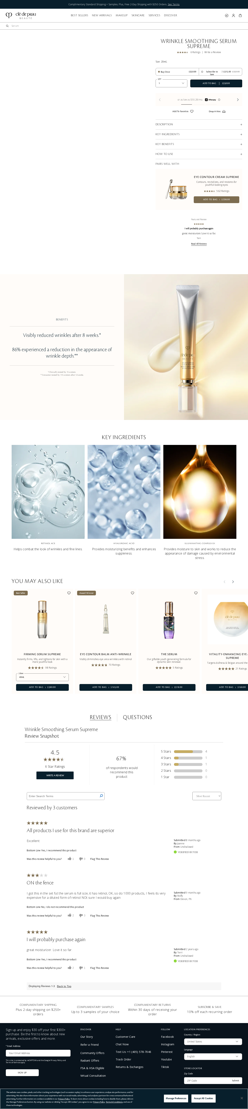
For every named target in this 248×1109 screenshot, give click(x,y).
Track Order (123, 1059)
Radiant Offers (89, 1060)
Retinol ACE (48, 543)
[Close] (242, 1098)
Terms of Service (13, 1062)
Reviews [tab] (100, 717)
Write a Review (212, 52)
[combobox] (125, 26)
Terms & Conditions (114, 1102)
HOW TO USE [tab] (164, 154)
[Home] (21, 15)
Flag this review (99, 859)
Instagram (167, 1044)
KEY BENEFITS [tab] (165, 144)
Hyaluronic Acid (124, 543)
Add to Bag (216, 199)
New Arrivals (102, 15)
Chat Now (122, 1044)
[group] (199, 99)
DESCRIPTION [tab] (164, 124)
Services (154, 15)
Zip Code (188, 1073)
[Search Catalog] (7, 25)
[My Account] (233, 15)
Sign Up (22, 1073)
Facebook (167, 1037)
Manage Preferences (176, 1098)
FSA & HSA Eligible (92, 1068)
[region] (124, 1098)
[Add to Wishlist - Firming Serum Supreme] (69, 594)
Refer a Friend (89, 1044)
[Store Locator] (227, 15)
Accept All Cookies (203, 1098)
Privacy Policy (56, 1060)
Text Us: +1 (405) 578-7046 (133, 1052)
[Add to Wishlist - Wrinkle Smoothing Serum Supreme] (191, 112)
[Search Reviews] (101, 796)
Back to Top (64, 986)
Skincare (138, 15)
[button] (240, 15)
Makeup (122, 15)
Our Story (86, 1037)
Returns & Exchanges (129, 1067)
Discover (170, 15)
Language (188, 1049)
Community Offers (92, 1053)
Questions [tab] (137, 717)
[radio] (164, 72)
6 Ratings (195, 52)
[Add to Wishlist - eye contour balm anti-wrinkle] (132, 594)
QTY (159, 79)
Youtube (166, 1059)
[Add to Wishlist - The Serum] (195, 594)
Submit (235, 1081)
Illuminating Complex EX (200, 543)
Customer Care (125, 1037)
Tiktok (165, 1067)
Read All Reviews (199, 244)
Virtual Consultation (93, 1075)
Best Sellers (79, 15)
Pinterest (167, 1052)
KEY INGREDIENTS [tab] (167, 134)
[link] (183, 52)
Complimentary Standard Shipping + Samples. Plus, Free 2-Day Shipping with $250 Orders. (123, 4)
